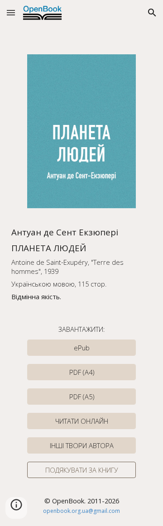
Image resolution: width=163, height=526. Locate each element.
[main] (82, 264)
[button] (11, 12)
